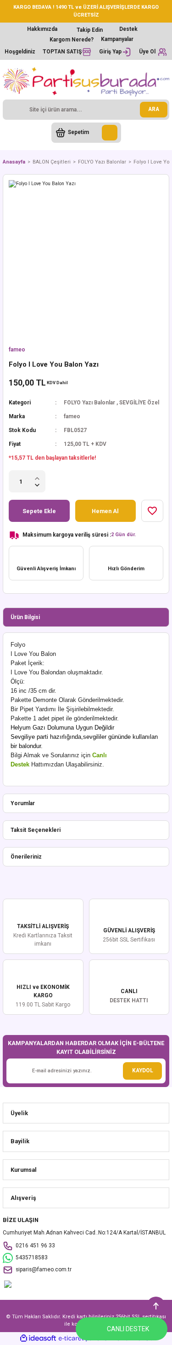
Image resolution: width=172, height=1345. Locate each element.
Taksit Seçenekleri (36, 830)
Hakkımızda (42, 29)
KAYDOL (142, 1070)
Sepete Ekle (39, 511)
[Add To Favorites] (152, 511)
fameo (17, 349)
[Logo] (86, 82)
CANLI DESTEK (128, 1329)
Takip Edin (90, 30)
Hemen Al (105, 511)
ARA (153, 109)
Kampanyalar (117, 39)
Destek (128, 29)
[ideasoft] (38, 1338)
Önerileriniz (26, 857)
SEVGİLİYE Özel (139, 402)
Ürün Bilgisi (25, 617)
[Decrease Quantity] (37, 484)
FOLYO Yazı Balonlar (89, 402)
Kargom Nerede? (72, 39)
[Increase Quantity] (37, 477)
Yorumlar (23, 803)
